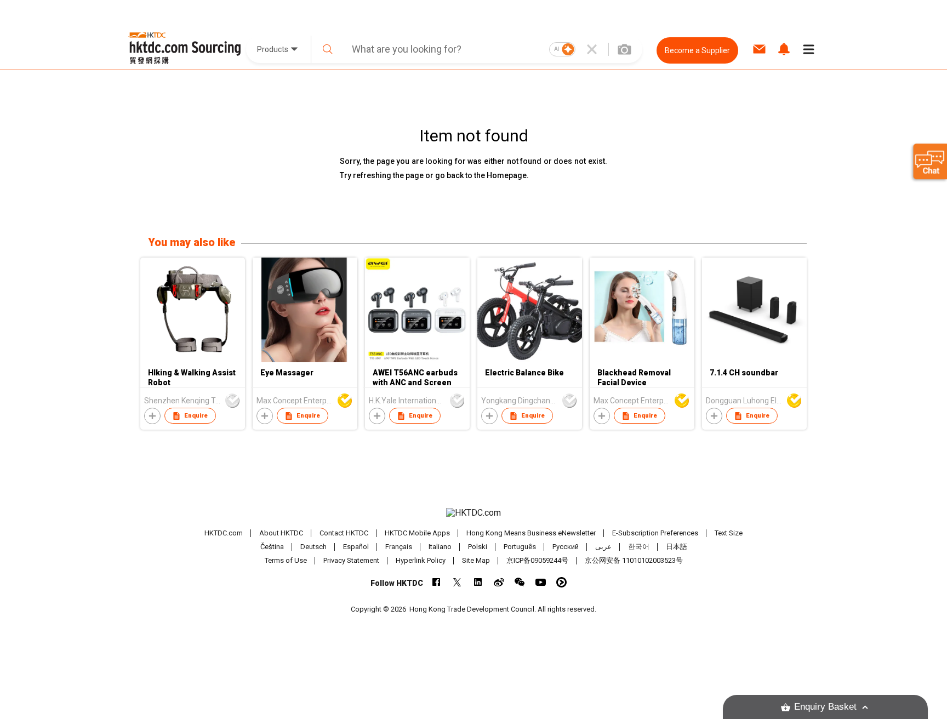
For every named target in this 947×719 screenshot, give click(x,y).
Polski (477, 547)
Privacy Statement (351, 560)
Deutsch (313, 547)
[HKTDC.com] (473, 513)
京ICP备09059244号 (537, 560)
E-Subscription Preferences (655, 533)
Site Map (476, 560)
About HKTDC (281, 533)
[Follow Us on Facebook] (436, 582)
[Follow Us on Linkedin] (478, 582)
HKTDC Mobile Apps (417, 533)
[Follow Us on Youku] (561, 582)
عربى (603, 547)
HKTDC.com (223, 533)
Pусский (565, 547)
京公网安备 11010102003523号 (634, 560)
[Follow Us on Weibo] (499, 582)
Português (520, 547)
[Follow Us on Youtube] (540, 582)
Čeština (272, 547)
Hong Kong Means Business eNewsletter (531, 533)
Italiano (440, 547)
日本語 (676, 547)
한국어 (638, 547)
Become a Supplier (697, 50)
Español (356, 547)
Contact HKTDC (344, 533)
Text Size (729, 533)
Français (398, 547)
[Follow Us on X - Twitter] (457, 582)
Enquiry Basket (825, 706)
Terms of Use (286, 560)
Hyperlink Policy (421, 560)
